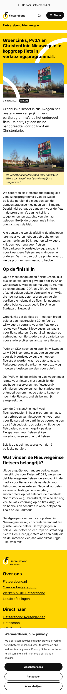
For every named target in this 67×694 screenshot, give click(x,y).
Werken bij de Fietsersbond (24, 593)
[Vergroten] (59, 142)
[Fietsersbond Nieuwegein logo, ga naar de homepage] (14, 15)
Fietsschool (12, 623)
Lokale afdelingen (16, 599)
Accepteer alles (33, 666)
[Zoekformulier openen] (41, 15)
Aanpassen (33, 676)
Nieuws (24, 100)
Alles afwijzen (33, 686)
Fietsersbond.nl (15, 581)
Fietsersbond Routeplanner (24, 617)
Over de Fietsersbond (19, 587)
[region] (33, 661)
